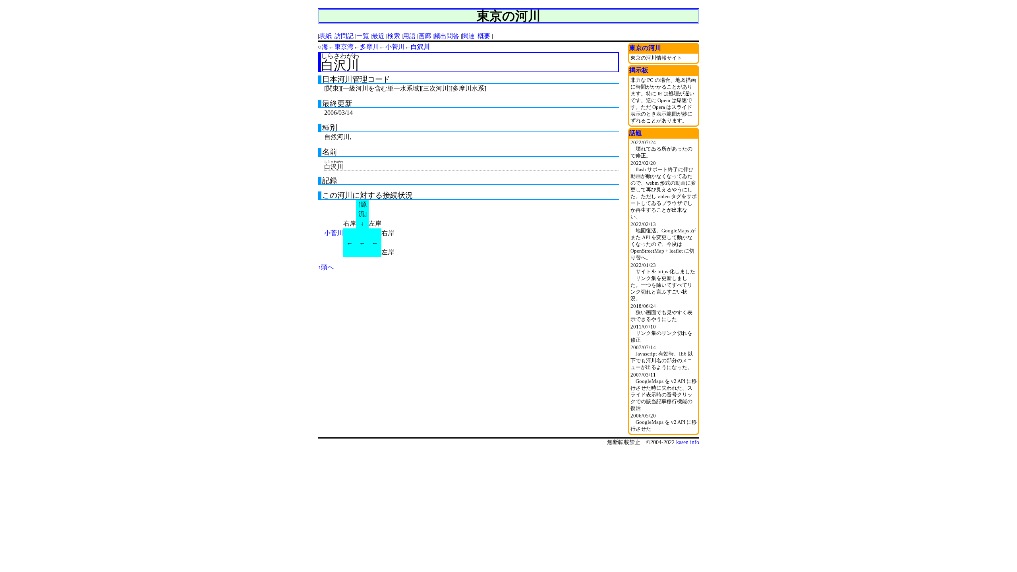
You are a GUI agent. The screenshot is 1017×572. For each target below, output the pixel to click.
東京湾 (344, 46)
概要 (484, 36)
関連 (468, 36)
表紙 (325, 36)
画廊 (424, 36)
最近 (378, 36)
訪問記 (344, 36)
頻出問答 (446, 36)
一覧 (362, 36)
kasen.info (687, 442)
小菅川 (394, 46)
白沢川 (420, 46)
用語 (409, 36)
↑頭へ (326, 267)
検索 (393, 36)
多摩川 (369, 46)
